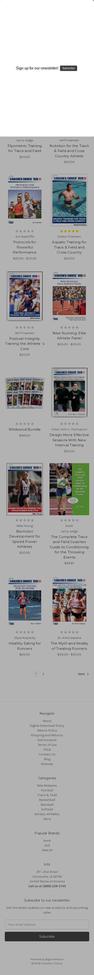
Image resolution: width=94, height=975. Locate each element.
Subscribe (68, 68)
